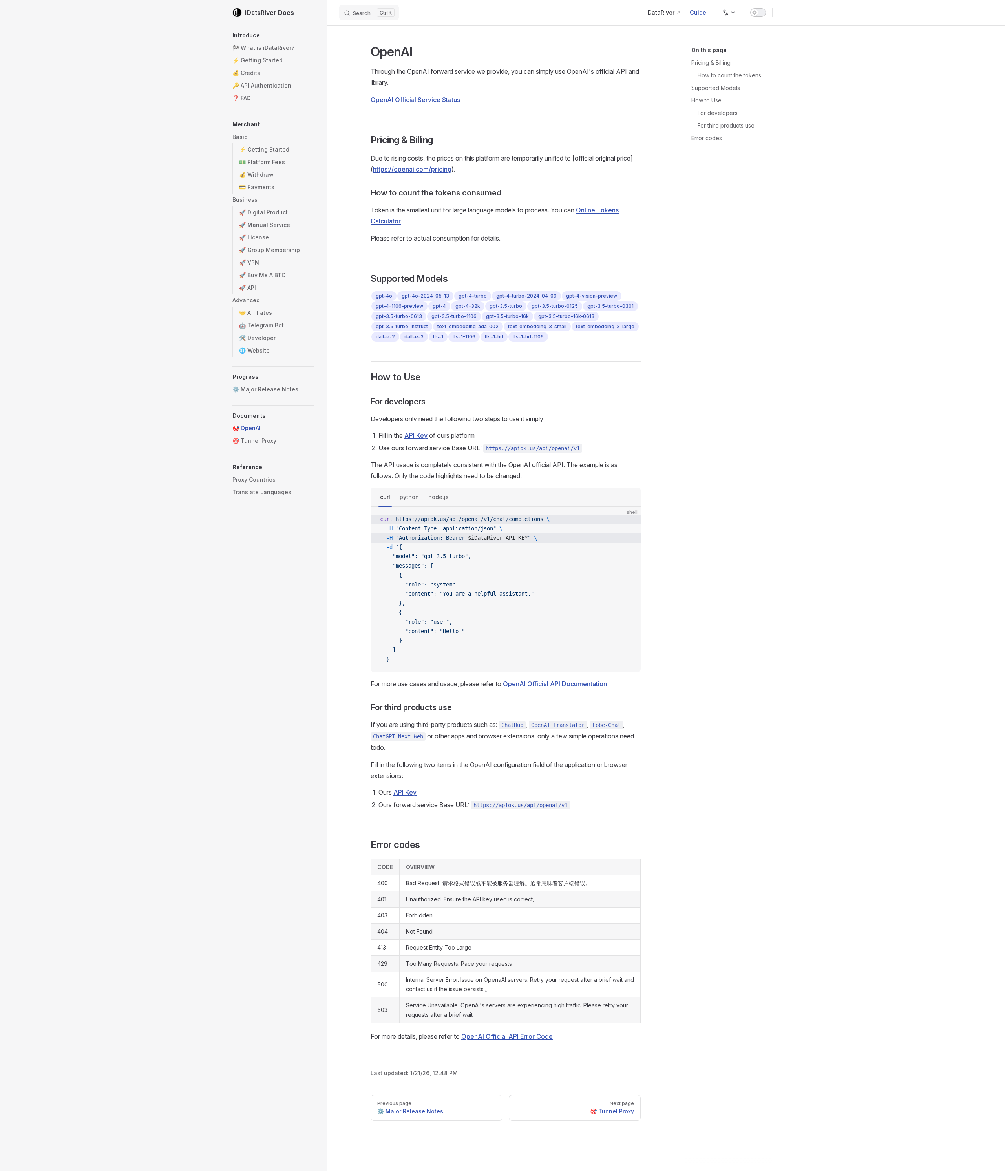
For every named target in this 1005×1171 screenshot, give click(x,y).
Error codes (706, 138)
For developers (718, 113)
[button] (273, 35)
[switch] (758, 12)
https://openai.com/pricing (412, 169)
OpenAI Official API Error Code (507, 1036)
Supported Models (715, 87)
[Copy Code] (628, 519)
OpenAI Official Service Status (415, 100)
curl (385, 496)
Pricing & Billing (711, 62)
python (409, 496)
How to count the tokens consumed (732, 75)
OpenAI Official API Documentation (555, 684)
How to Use (706, 100)
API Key (416, 435)
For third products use (726, 125)
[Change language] (729, 12)
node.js (438, 496)
